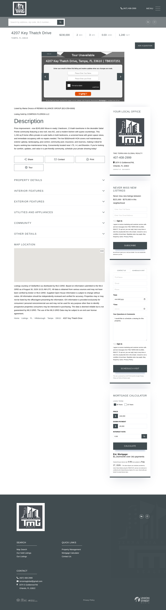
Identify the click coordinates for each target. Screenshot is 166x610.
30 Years (120, 404)
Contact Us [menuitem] (66, 556)
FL (31, 318)
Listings (24, 318)
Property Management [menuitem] (71, 549)
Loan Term (118, 401)
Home (16, 318)
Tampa (50, 318)
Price (115, 411)
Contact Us (117, 169)
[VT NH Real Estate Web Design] (142, 600)
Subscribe (130, 245)
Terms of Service (123, 378)
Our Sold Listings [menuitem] (24, 553)
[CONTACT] (145, 45)
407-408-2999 (122, 157)
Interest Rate (119, 432)
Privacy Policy (128, 236)
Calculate (130, 446)
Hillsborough (40, 318)
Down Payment (119, 421)
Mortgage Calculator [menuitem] (70, 553)
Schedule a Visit (138, 270)
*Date (115, 295)
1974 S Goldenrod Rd (28, 586)
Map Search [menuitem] (22, 549)
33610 (58, 318)
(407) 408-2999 (129, 8)
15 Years (130, 404)
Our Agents (126, 169)
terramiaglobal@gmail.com (30, 581)
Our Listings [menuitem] (22, 556)
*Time (115, 304)
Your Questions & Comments (124, 314)
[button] (60, 22)
